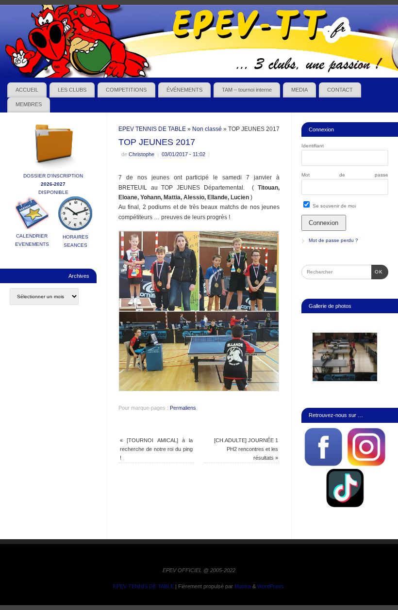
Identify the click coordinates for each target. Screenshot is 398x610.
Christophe (141, 154)
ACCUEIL (27, 90)
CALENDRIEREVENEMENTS (32, 240)
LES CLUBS (72, 90)
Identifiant (312, 145)
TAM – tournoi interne (247, 90)
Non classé (207, 129)
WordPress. (271, 586)
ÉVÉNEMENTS (184, 90)
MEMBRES (29, 104)
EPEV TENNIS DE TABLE (152, 129)
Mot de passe (344, 174)
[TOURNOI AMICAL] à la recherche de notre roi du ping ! (156, 449)
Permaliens (183, 408)
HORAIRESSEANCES (75, 241)
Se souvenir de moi (333, 206)
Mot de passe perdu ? (333, 240)
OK (377, 271)
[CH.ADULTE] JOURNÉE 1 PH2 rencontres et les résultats (246, 449)
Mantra (242, 586)
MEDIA (299, 90)
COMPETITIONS (126, 90)
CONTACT (340, 90)
